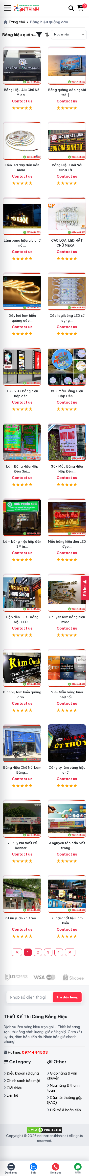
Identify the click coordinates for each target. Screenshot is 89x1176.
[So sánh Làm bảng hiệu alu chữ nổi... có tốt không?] (22, 216)
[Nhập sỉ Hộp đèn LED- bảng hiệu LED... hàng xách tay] (22, 593)
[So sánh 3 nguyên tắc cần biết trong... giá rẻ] (67, 819)
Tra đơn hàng (67, 997)
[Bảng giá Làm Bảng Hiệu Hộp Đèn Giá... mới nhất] (22, 442)
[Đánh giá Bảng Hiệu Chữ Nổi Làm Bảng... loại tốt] (22, 743)
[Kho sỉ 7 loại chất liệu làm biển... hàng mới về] (67, 894)
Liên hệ (12, 1095)
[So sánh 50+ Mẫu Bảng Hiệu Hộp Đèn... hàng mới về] (67, 367)
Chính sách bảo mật (23, 1081)
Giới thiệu (14, 1088)
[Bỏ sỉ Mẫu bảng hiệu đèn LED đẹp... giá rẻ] (67, 517)
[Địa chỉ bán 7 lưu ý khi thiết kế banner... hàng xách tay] (22, 819)
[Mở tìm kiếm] (71, 8)
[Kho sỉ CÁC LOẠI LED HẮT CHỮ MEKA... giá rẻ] (67, 216)
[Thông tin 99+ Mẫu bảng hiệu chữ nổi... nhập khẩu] (67, 668)
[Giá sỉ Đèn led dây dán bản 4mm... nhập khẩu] (22, 141)
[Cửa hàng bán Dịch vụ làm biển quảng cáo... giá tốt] (22, 668)
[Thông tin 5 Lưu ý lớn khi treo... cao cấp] (22, 894)
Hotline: (28, 1052)
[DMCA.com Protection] (44, 1129)
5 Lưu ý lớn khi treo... (22, 918)
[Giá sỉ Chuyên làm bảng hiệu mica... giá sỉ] (67, 593)
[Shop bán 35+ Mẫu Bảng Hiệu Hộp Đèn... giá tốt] (67, 442)
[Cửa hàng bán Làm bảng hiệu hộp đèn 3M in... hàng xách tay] (22, 517)
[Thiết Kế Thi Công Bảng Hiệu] (28, 8)
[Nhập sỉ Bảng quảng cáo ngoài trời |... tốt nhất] (67, 66)
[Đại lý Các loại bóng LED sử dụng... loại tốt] (67, 291)
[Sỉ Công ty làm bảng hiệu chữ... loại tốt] (67, 743)
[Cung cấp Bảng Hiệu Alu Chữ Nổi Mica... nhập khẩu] (22, 66)
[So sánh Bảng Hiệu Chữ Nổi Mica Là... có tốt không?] (67, 141)
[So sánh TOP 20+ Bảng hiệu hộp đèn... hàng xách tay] (22, 367)
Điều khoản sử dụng (23, 1073)
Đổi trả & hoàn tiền (65, 1110)
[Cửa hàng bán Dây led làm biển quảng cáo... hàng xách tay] (22, 291)
